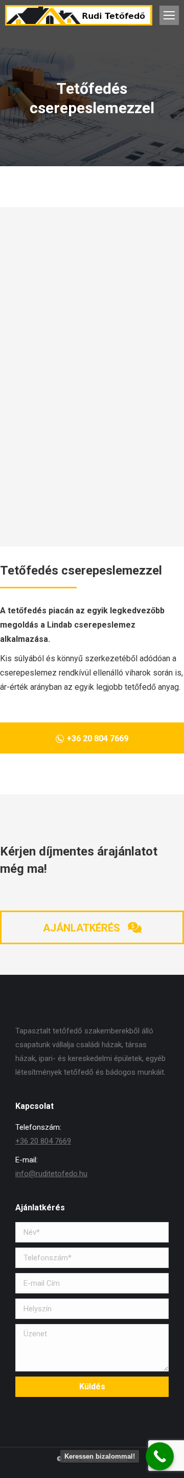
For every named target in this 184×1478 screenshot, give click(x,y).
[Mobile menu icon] (169, 15)
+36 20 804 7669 (43, 1141)
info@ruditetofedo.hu (51, 1173)
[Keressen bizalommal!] (160, 1456)
